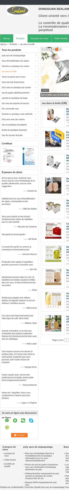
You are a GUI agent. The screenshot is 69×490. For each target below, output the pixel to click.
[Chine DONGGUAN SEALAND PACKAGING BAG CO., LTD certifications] (9, 156)
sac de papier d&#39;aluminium (16, 93)
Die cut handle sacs (10, 109)
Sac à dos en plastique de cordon (16, 87)
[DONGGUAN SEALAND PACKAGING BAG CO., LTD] (17, 10)
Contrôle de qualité (9, 465)
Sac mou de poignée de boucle (15, 103)
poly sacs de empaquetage (13, 55)
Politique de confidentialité (11, 487)
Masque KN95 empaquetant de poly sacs (41, 483)
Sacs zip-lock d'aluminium (13, 82)
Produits (20, 38)
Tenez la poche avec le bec (14, 77)
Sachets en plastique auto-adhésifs (17, 114)
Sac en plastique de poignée (14, 125)
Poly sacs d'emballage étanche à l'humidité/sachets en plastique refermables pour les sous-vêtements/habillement (39, 457)
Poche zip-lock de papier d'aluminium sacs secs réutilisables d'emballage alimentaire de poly (41, 467)
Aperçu (6, 38)
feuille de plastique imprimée (14, 130)
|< (66, 340)
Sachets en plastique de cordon (15, 66)
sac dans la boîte (9, 71)
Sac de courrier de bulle (12, 135)
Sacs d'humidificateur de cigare (15, 61)
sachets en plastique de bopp (14, 98)
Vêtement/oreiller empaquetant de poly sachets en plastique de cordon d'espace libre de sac (42, 476)
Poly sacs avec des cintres (13, 119)
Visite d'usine (10, 460)
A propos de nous (39, 38)
